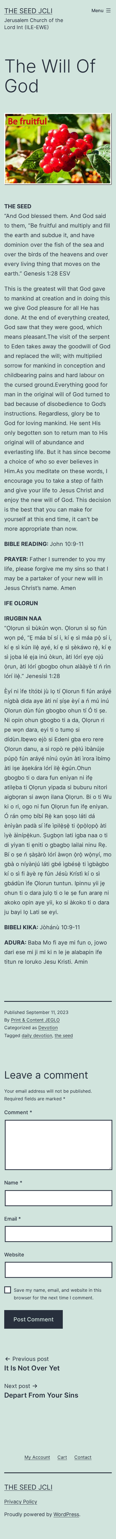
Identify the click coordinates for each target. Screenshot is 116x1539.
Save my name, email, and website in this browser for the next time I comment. (57, 1293)
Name (13, 1183)
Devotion (48, 1027)
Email (12, 1219)
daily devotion (37, 1035)
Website (14, 1255)
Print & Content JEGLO (35, 1020)
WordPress (66, 1514)
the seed (64, 1035)
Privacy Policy (20, 1502)
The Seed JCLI (28, 11)
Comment (18, 1112)
